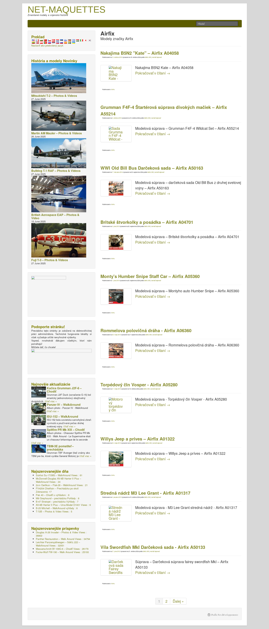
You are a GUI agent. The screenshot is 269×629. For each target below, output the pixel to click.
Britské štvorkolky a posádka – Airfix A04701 (146, 222)
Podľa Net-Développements (224, 614)
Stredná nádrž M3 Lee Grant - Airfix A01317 (145, 493)
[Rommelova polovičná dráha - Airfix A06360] (116, 350)
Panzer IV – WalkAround (64, 404)
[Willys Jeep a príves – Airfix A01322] (116, 459)
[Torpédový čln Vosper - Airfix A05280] (116, 405)
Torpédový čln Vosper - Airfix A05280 (139, 384)
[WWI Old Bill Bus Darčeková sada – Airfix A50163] (116, 188)
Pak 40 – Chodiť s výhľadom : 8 (52, 495)
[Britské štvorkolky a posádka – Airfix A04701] (116, 242)
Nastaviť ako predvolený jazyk (47, 45)
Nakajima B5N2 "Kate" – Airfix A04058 (139, 53)
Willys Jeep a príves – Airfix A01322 (137, 439)
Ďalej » (178, 601)
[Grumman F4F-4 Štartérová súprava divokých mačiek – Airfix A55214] (116, 134)
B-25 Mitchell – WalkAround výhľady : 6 (57, 508)
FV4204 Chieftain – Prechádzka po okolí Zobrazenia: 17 (57, 490)
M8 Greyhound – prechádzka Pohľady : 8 (57, 498)
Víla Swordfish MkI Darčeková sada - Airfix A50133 (152, 547)
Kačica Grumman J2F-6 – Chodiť (64, 389)
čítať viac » (51, 401)
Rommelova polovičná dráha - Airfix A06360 (145, 330)
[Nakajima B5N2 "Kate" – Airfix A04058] (116, 73)
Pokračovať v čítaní (152, 73)
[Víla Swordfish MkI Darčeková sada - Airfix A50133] (116, 567)
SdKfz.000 (148, 57)
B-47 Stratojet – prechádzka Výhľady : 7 (57, 501)
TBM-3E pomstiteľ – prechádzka (60, 447)
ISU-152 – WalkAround (62, 416)
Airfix (113, 89)
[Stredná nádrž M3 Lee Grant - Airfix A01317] (116, 513)
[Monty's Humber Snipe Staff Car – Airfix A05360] (116, 296)
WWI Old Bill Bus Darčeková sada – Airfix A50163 (151, 168)
